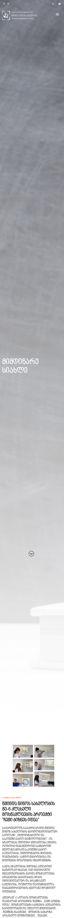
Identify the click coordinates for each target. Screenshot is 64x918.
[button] (8, 765)
